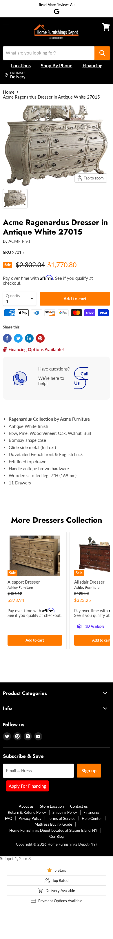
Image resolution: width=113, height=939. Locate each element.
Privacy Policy (30, 818)
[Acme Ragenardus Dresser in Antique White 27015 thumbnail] (15, 198)
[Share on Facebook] (7, 338)
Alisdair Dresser (89, 581)
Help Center (92, 818)
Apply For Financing (27, 786)
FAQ (8, 818)
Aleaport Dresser (24, 581)
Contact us (79, 806)
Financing (91, 812)
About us (26, 806)
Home (8, 92)
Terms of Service (61, 818)
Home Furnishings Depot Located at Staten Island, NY (53, 830)
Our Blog (56, 836)
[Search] (102, 53)
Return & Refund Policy (27, 812)
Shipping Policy (64, 812)
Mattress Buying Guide (53, 824)
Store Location (52, 806)
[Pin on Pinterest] (40, 338)
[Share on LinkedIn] (29, 338)
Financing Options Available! (35, 349)
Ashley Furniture (20, 587)
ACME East (19, 241)
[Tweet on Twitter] (18, 338)
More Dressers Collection (56, 520)
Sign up (88, 770)
